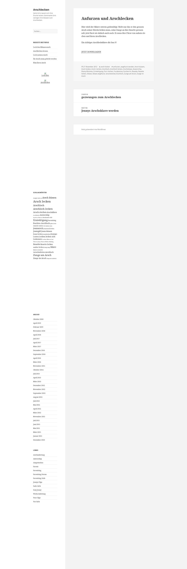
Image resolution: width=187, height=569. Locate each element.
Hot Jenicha (46, 226)
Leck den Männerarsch (41, 47)
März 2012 (37, 413)
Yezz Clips (37, 498)
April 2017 (37, 342)
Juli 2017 (36, 339)
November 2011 (39, 416)
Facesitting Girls (39, 478)
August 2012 (37, 397)
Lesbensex (37, 239)
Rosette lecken (47, 244)
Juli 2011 (36, 420)
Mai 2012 (36, 405)
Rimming (51, 241)
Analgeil (35, 198)
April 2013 (37, 378)
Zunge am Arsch (42, 255)
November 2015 (39, 366)
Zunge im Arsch (39, 258)
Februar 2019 (38, 327)
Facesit (35, 467)
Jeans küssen (46, 231)
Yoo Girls (36, 502)
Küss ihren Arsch (39, 63)
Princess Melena (45, 241)
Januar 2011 (37, 436)
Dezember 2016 (39, 350)
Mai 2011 (36, 428)
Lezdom (44, 239)
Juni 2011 (36, 424)
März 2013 (37, 381)
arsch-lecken (105, 67)
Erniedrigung (40, 220)
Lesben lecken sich (47, 236)
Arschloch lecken (43, 208)
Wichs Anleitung (39, 494)
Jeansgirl (37, 231)
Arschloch (38, 205)
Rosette (36, 244)
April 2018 (37, 335)
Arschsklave (52, 212)
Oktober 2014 (38, 370)
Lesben (36, 237)
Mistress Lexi (50, 239)
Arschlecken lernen (40, 51)
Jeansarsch (38, 228)
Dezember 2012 (39, 385)
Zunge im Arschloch (51, 258)
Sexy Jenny (37, 490)
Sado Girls (37, 486)
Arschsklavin (36, 215)
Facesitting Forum (40, 474)
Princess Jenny (36, 241)
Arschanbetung (39, 455)
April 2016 (37, 358)
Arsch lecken (42, 201)
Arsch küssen (49, 197)
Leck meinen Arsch (40, 55)
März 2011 (37, 432)
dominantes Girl (47, 217)
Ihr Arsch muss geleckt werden (45, 59)
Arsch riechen (40, 212)
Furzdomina (118, 71)
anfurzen (40, 198)
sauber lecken (38, 247)
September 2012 (39, 393)
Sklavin (35, 250)
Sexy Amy (47, 247)
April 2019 (37, 323)
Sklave (53, 247)
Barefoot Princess (37, 217)
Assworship (44, 215)
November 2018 (39, 331)
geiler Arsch (53, 223)
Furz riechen (108, 71)
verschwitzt (40, 250)
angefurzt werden (127, 67)
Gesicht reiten (38, 226)
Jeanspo (54, 234)
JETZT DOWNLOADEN (91, 52)
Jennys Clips (37, 482)
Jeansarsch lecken (49, 228)
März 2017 (37, 346)
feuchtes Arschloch (41, 223)
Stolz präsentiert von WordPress (93, 129)
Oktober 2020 (38, 319)
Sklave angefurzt (99, 74)
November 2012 (39, 389)
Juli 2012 (36, 401)
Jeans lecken (38, 234)
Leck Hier (45, 75)
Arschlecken (41, 9)
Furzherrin (127, 71)
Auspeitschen (38, 463)
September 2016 (39, 354)
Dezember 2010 (39, 440)
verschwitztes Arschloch (43, 252)
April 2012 (37, 409)
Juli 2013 (36, 374)
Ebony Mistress (87, 71)
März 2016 (37, 362)
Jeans (51, 226)
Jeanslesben (46, 234)
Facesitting (52, 220)
